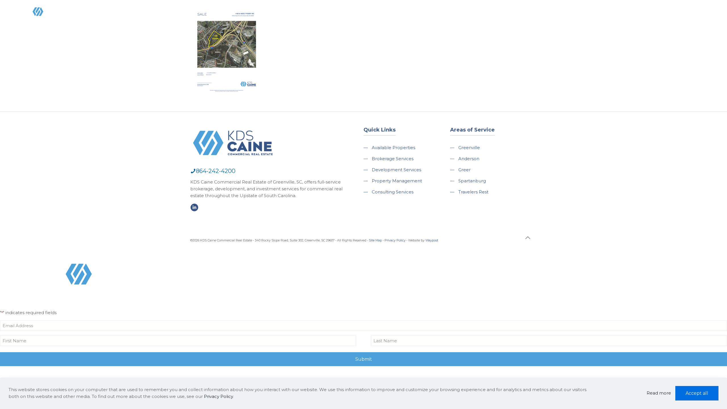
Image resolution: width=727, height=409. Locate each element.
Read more (659, 393)
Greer (464, 169)
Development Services (396, 169)
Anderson (468, 158)
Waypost (431, 240)
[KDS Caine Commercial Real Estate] (46, 23)
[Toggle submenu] (511, 28)
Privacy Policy (395, 240)
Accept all (697, 393)
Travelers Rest (473, 192)
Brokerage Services (392, 158)
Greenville (469, 147)
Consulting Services (392, 192)
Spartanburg (472, 180)
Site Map (375, 240)
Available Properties (393, 147)
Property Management (397, 180)
